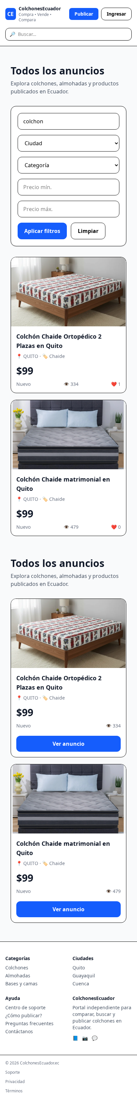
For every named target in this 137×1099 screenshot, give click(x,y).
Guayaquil (83, 975)
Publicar (83, 14)
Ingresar (116, 14)
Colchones (16, 967)
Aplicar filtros (42, 231)
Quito (78, 967)
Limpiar (88, 231)
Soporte (12, 1072)
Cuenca (80, 983)
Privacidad (15, 1081)
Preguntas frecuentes (29, 1023)
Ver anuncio (68, 743)
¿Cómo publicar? (23, 1015)
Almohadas (17, 975)
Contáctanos (19, 1031)
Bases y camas (21, 983)
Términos (14, 1091)
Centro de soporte (25, 1007)
